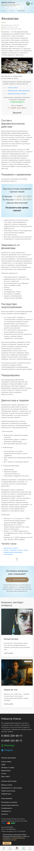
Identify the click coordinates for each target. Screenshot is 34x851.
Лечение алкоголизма (8, 781)
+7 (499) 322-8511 (17, 108)
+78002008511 (17, 102)
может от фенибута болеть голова (16, 550)
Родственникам (6, 798)
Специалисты (6, 811)
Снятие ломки (6, 761)
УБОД (3, 764)
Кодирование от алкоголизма (11, 788)
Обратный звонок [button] (18, 579)
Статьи (3, 773)
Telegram (8, 750)
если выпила (8, 554)
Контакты (4, 814)
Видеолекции (6, 770)
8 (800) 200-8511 (23, 199)
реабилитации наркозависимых (19, 90)
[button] (28, 3)
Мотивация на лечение (9, 802)
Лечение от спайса (7, 767)
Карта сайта (5, 776)
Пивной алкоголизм (8, 791)
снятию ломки (13, 88)
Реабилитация (6, 794)
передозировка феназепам (13, 552)
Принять (7, 843)
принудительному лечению (17, 93)
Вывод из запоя (6, 785)
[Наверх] (17, 559)
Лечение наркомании (8, 758)
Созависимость (6, 808)
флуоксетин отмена (11, 548)
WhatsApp (8, 745)
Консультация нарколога (9, 805)
